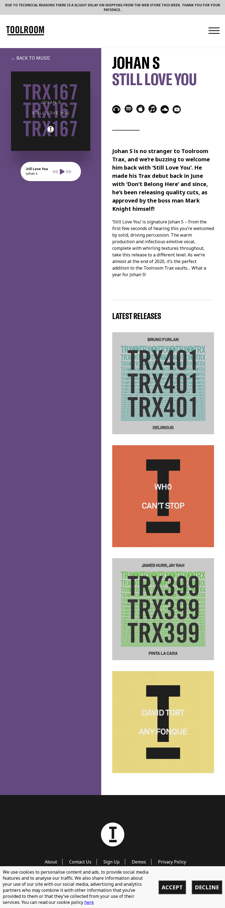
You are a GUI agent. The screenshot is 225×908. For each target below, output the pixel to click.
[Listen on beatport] (116, 109)
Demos (139, 862)
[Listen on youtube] (177, 109)
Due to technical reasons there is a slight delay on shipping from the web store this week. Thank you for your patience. (112, 7)
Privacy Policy (172, 862)
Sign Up (111, 862)
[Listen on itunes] (152, 109)
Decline (207, 887)
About (51, 862)
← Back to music (30, 58)
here (89, 902)
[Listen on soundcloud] (165, 109)
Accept (172, 887)
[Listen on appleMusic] (140, 109)
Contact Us (80, 862)
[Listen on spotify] (128, 108)
